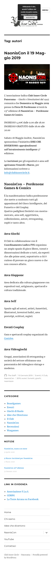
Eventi (38, 375)
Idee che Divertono (17, 415)
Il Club (44, 375)
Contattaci (10, 546)
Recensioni (13, 426)
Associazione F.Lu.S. (18, 491)
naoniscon (9, 381)
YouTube (9, 539)
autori (24, 378)
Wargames (13, 430)
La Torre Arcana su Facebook (22, 499)
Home (7, 512)
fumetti (31, 378)
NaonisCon (9, 378)
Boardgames (14, 403)
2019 (19, 378)
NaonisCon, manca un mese (15, 449)
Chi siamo (9, 519)
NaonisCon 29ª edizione (14, 468)
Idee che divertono (14, 525)
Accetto (30, 17)
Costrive (8, 338)
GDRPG (11, 495)
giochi (38, 378)
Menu (45, 10)
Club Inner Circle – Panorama (17, 555)
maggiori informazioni (29, 14)
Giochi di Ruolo (15, 411)
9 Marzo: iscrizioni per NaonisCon (18, 458)
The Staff (12, 375)
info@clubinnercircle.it (16, 172)
